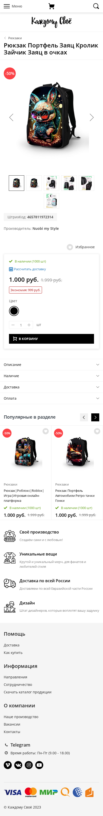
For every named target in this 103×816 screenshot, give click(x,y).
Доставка (12, 387)
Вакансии (12, 724)
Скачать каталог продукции (28, 692)
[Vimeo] (8, 765)
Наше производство (21, 716)
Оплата (10, 398)
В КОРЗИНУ (28, 338)
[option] (26, 472)
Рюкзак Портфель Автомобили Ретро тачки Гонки (74, 495)
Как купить (13, 652)
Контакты (12, 731)
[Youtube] (39, 765)
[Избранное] (45, 431)
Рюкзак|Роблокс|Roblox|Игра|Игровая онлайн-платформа (24, 495)
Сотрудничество (18, 684)
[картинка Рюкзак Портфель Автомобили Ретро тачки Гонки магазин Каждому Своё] (77, 452)
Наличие (11, 375)
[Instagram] (29, 765)
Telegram (20, 745)
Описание (12, 364)
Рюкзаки (15, 38)
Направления (15, 677)
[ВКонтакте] (18, 765)
